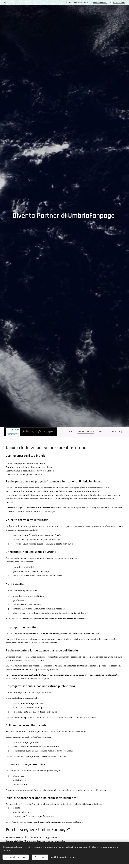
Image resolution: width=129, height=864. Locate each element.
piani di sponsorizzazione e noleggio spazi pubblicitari (42, 798)
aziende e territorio (61, 482)
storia (50, 558)
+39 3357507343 (119, 2)
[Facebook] (5, 2)
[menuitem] (72, 432)
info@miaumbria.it (100, 2)
